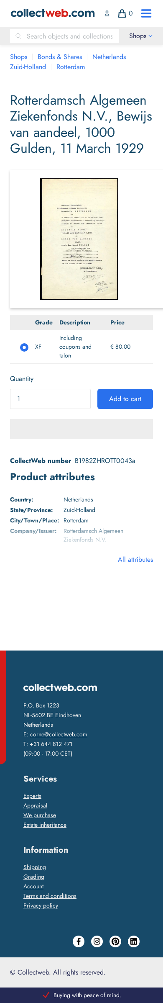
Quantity (21, 378)
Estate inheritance (44, 824)
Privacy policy (40, 905)
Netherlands (109, 57)
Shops (18, 57)
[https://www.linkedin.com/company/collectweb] (134, 941)
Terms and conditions (49, 896)
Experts (32, 796)
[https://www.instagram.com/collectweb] (97, 941)
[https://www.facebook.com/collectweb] (78, 941)
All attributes (135, 559)
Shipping (34, 867)
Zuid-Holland (28, 67)
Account (33, 886)
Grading (33, 876)
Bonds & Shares (60, 57)
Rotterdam (70, 67)
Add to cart (125, 399)
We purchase (39, 815)
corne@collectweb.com (58, 734)
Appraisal (35, 805)
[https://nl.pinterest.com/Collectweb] (115, 941)
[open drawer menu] (146, 13)
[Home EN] (52, 13)
